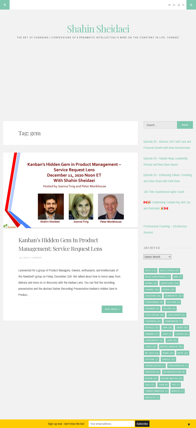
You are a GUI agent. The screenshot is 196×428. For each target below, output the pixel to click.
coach (169, 289)
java (167, 327)
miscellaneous (171, 346)
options (151, 359)
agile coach (169, 270)
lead (167, 334)
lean (172, 340)
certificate (170, 283)
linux (150, 346)
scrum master (171, 378)
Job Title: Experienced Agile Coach (164, 192)
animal (151, 283)
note (183, 353)
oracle (168, 359)
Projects (152, 372)
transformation (156, 391)
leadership (154, 340)
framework (173, 321)
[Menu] (5, 5)
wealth (178, 391)
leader (182, 334)
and (178, 276)
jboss (182, 327)
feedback (153, 321)
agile (150, 270)
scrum (151, 378)
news (168, 353)
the (176, 384)
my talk (152, 353)
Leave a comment (32, 257)
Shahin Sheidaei (98, 28)
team (163, 384)
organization (155, 365)
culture (173, 302)
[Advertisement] (98, 82)
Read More (111, 309)
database (152, 308)
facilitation (154, 315)
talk (150, 384)
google (152, 327)
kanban (151, 334)
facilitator (176, 315)
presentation (178, 365)
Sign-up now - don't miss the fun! (66, 424)
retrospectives (174, 372)
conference (154, 302)
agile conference (157, 276)
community (173, 295)
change (152, 289)
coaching (153, 295)
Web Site (152, 397)
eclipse (169, 308)
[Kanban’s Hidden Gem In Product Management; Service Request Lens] (70, 190)
